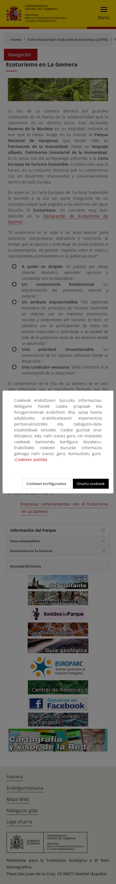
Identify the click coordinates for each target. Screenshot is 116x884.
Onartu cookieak (91, 483)
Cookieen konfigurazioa (46, 483)
